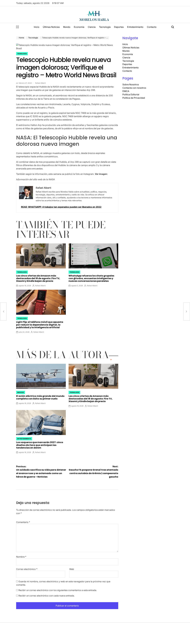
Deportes (119, 27)
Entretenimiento (135, 27)
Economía (79, 27)
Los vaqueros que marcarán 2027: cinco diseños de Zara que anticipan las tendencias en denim (39, 445)
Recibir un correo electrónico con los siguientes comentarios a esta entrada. (57, 590)
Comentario (23, 522)
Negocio (20, 392)
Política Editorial (130, 94)
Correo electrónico (26, 569)
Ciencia (92, 27)
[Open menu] (17, 27)
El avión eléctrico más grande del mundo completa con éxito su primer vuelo (40, 397)
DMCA (125, 91)
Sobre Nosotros (130, 84)
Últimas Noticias (51, 27)
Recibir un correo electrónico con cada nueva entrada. (46, 595)
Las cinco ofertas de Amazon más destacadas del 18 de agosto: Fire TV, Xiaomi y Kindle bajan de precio (38, 278)
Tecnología (105, 27)
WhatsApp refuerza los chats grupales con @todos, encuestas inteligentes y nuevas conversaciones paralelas (91, 278)
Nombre (21, 556)
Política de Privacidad (133, 97)
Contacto (151, 27)
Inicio (36, 27)
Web (71, 569)
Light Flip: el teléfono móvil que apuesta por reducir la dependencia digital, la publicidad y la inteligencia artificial (39, 324)
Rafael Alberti (40, 83)
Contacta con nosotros (134, 87)
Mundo (66, 27)
